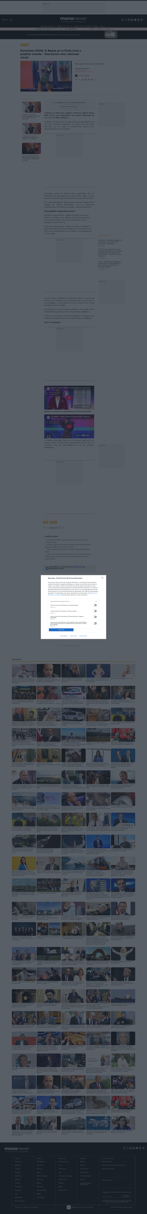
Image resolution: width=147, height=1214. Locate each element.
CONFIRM (61, 629)
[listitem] (73, 601)
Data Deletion (64, 636)
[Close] (103, 578)
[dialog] (73, 607)
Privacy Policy (83, 636)
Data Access (73, 636)
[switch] (94, 605)
